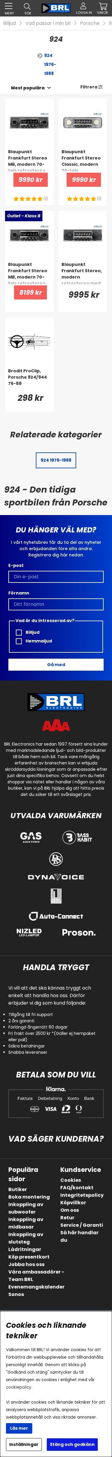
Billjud (9, 23)
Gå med (56, 665)
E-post (16, 565)
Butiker (17, 1189)
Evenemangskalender (36, 1286)
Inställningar (24, 1444)
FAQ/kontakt (76, 1187)
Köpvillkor (73, 1202)
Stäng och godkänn (72, 1444)
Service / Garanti (81, 1225)
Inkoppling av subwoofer (25, 1208)
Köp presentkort (29, 1256)
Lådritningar (24, 1249)
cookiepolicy (18, 1387)
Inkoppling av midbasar (25, 1223)
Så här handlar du (79, 1236)
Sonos (16, 1294)
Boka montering (29, 1196)
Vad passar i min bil (47, 23)
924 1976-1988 (50, 64)
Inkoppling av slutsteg (25, 1238)
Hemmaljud (38, 641)
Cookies (70, 1180)
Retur (67, 1217)
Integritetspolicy (82, 1195)
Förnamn (18, 593)
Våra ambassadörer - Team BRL (36, 1275)
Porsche (89, 23)
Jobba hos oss (26, 1264)
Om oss (69, 1210)
